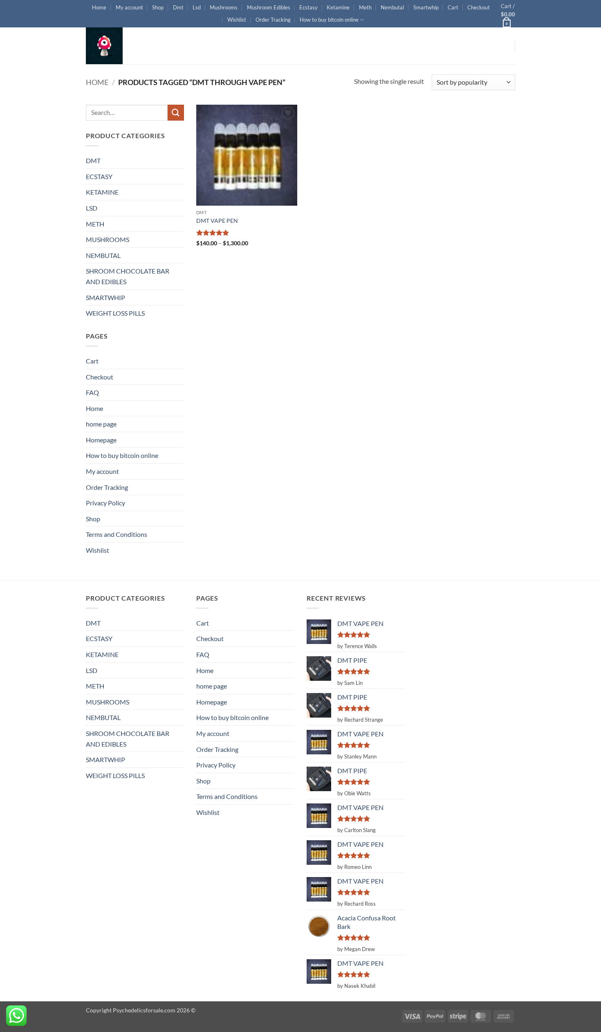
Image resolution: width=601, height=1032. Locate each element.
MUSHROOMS (107, 239)
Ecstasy (308, 7)
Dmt (178, 7)
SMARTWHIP (105, 297)
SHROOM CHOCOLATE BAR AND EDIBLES (127, 276)
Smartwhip (426, 7)
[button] (508, 13)
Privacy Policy (105, 503)
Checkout (478, 7)
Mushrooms (224, 7)
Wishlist (236, 19)
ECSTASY (99, 176)
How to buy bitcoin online (329, 19)
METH (95, 224)
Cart (453, 7)
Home (99, 7)
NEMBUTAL (103, 255)
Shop (158, 7)
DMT (93, 160)
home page (101, 424)
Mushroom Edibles (268, 7)
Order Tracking (273, 19)
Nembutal (392, 7)
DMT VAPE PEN (217, 220)
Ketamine (338, 7)
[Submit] (176, 113)
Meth (365, 7)
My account (129, 7)
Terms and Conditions (116, 534)
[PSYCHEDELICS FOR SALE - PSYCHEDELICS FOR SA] (127, 45)
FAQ (92, 392)
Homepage (101, 440)
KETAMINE (102, 192)
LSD (91, 208)
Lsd (197, 7)
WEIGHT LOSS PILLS (115, 313)
